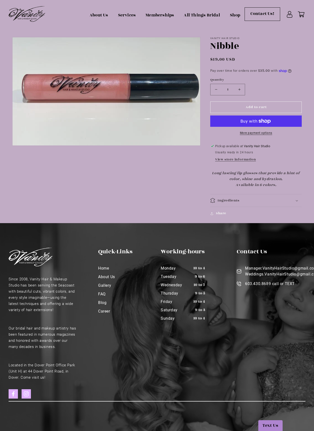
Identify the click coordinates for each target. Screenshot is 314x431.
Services (127, 15)
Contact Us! (262, 14)
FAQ (102, 294)
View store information (235, 159)
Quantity (217, 79)
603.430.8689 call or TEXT (270, 283)
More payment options (256, 133)
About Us (99, 15)
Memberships (159, 15)
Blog (102, 302)
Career (104, 311)
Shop (235, 15)
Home (103, 268)
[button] (256, 200)
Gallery (104, 285)
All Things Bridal (202, 15)
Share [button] (221, 213)
